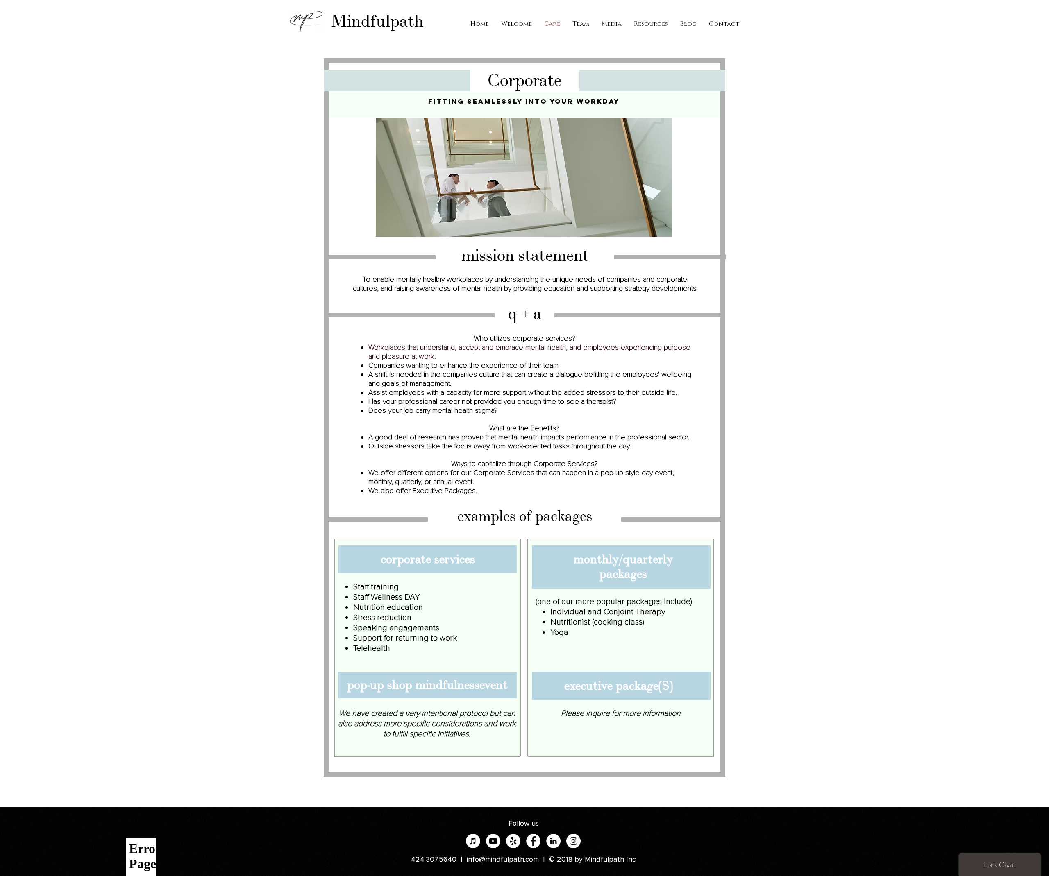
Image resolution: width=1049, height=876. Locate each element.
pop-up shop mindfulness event (427, 685)
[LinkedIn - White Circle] (553, 841)
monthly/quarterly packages (623, 566)
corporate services (428, 559)
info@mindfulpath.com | (508, 859)
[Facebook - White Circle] (533, 841)
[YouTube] (493, 841)
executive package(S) (618, 686)
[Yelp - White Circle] (513, 841)
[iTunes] (473, 841)
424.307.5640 (433, 859)
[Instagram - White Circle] (573, 841)
